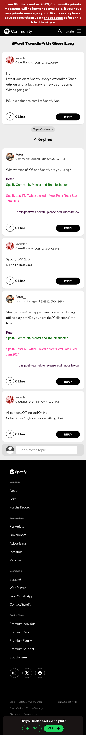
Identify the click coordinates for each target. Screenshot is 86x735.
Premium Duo (19, 632)
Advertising (18, 543)
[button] (79, 60)
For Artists (17, 526)
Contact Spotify (21, 604)
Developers (18, 535)
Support (15, 579)
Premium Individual (23, 624)
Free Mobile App (21, 596)
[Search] (60, 31)
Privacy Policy (16, 708)
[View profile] (10, 60)
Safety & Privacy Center (30, 701)
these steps (53, 17)
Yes (50, 728)
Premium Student (22, 649)
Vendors (16, 560)
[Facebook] (40, 673)
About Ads (15, 714)
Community (21, 31)
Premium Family (21, 640)
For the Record (20, 507)
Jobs (13, 499)
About (14, 490)
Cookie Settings (34, 708)
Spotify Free (18, 657)
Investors (16, 552)
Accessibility (30, 714)
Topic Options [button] (42, 129)
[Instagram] (14, 673)
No (35, 728)
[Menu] (79, 31)
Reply (68, 117)
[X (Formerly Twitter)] (27, 673)
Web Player (18, 587)
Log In (69, 31)
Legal (12, 701)
